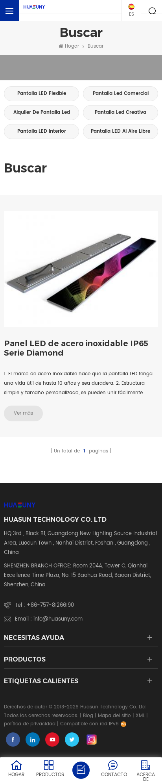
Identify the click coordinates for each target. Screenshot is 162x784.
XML (140, 715)
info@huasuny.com (58, 619)
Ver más (23, 413)
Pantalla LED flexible (41, 93)
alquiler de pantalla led (41, 112)
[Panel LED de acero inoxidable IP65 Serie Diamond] (81, 269)
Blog (88, 715)
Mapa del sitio (114, 715)
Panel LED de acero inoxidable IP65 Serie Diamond (76, 348)
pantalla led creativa (120, 112)
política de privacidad (29, 724)
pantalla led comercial (121, 93)
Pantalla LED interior (41, 131)
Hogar (72, 46)
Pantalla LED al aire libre (120, 131)
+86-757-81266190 (50, 605)
